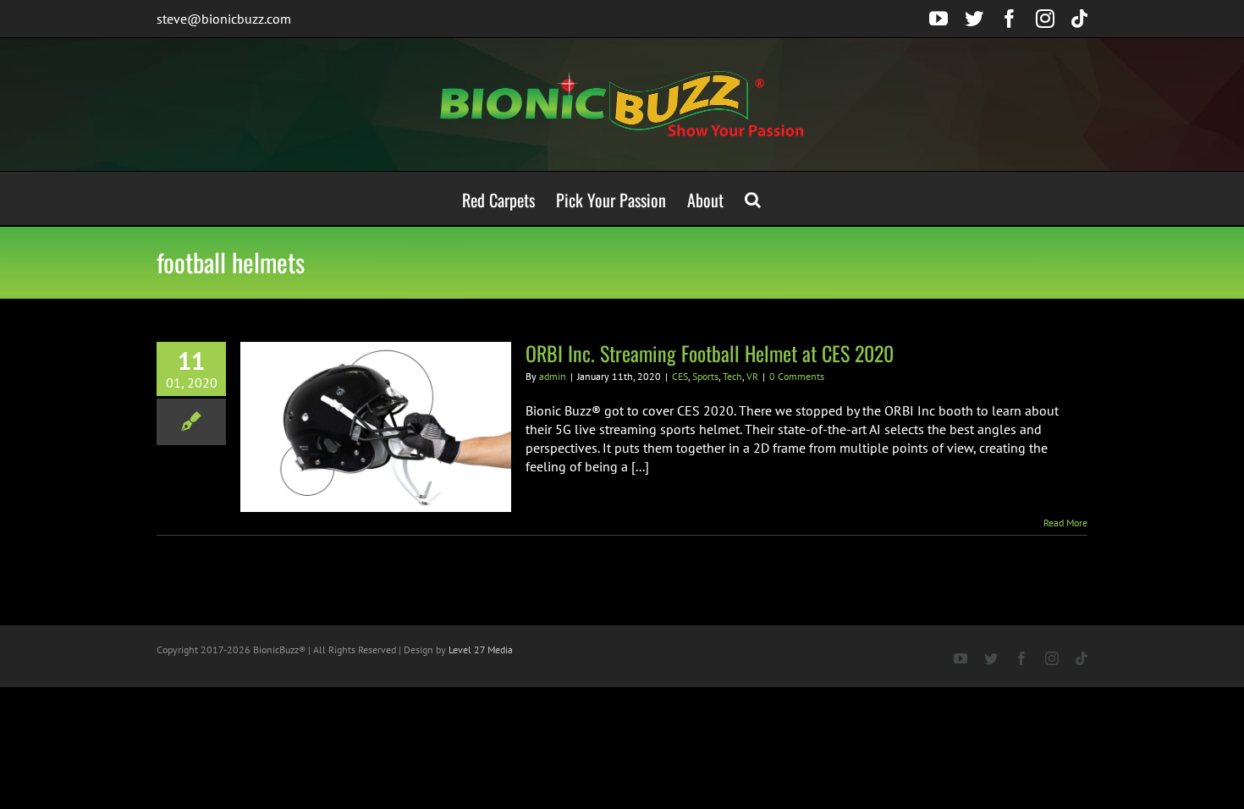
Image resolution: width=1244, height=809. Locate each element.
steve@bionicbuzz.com (224, 18)
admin (552, 376)
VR (752, 376)
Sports (705, 376)
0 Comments (796, 376)
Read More (1065, 522)
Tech (732, 376)
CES (680, 376)
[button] (753, 198)
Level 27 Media (481, 649)
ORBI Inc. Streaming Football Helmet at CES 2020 (710, 353)
